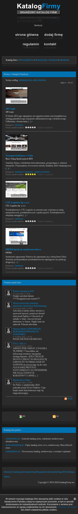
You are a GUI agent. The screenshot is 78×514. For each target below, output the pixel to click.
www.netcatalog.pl (15, 445)
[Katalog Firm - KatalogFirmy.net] (39, 5)
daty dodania (39, 80)
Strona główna (26, 60)
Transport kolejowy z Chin (19, 155)
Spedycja (64, 60)
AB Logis (10, 108)
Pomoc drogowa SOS (23, 291)
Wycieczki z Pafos (21, 380)
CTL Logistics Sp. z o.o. (18, 202)
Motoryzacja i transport (46, 60)
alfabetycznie (25, 80)
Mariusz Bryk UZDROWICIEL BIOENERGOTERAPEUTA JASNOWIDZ (27, 332)
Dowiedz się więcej (67, 507)
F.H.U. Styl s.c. (20, 343)
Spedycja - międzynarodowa (37, 172)
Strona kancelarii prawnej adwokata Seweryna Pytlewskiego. (30, 304)
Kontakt (52, 472)
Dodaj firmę (29, 472)
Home (7, 472)
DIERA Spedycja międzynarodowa (23, 249)
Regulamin (41, 472)
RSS (70, 398)
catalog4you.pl (13, 451)
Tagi (60, 472)
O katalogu (16, 472)
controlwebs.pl (13, 438)
